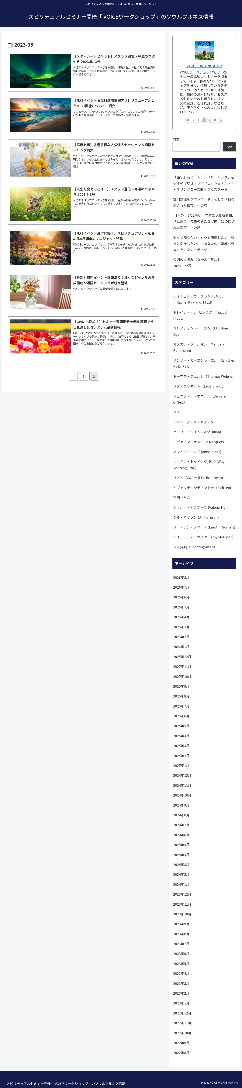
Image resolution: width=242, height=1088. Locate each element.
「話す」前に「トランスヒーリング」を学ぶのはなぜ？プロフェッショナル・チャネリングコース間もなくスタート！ (203, 183)
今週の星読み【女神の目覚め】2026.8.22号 (197, 262)
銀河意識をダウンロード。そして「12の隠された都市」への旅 (204, 202)
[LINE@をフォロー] (215, 120)
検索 (175, 138)
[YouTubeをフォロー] (209, 120)
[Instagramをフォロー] (204, 120)
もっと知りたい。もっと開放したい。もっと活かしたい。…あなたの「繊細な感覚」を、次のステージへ (203, 243)
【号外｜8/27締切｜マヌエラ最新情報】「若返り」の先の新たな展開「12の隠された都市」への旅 (204, 221)
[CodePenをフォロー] (220, 120)
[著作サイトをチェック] (187, 120)
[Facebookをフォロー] (198, 120)
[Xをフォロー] (193, 120)
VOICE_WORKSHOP (204, 65)
